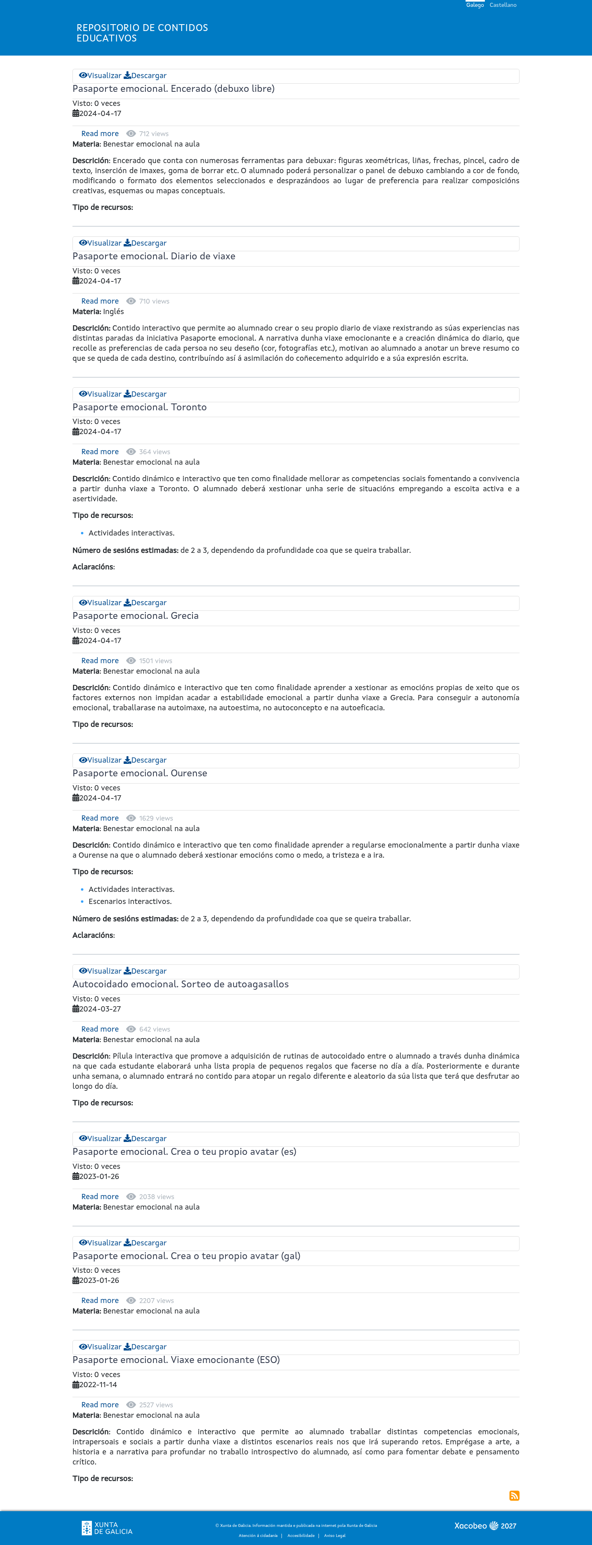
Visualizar (104, 76)
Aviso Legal (335, 1536)
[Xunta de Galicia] (107, 1528)
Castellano (503, 5)
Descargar (149, 76)
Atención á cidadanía (258, 1536)
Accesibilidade (301, 1536)
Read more (100, 134)
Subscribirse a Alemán (514, 1496)
